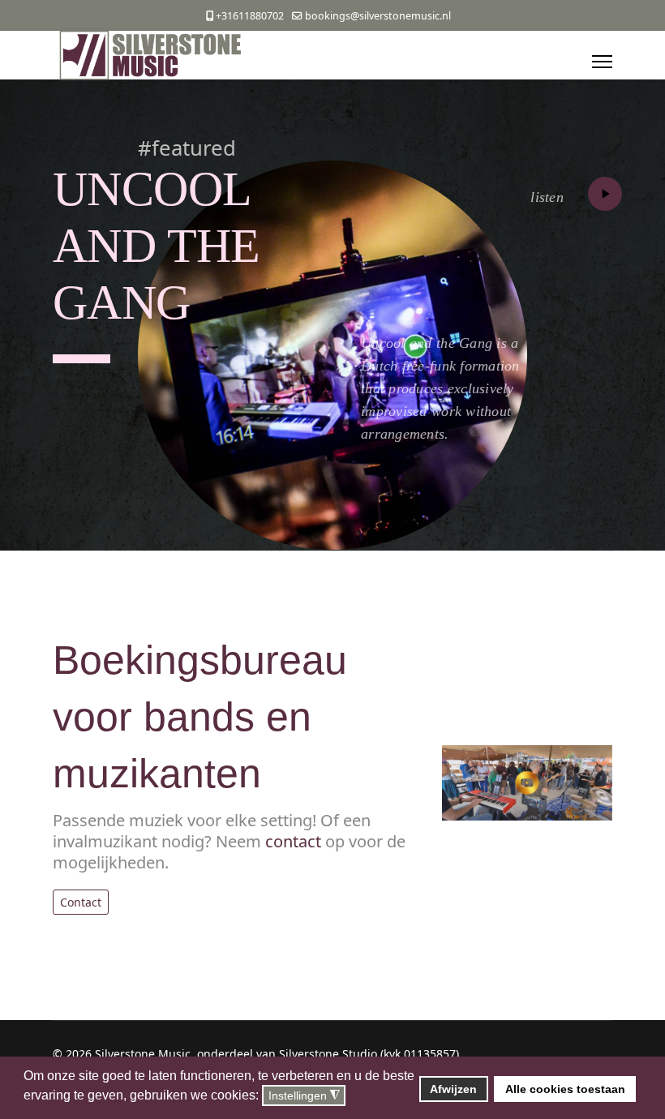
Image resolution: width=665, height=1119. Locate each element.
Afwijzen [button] (453, 1089)
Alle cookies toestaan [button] (565, 1089)
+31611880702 (250, 16)
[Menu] (602, 61)
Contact (80, 902)
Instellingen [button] (304, 1096)
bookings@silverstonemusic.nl (378, 16)
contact (293, 841)
